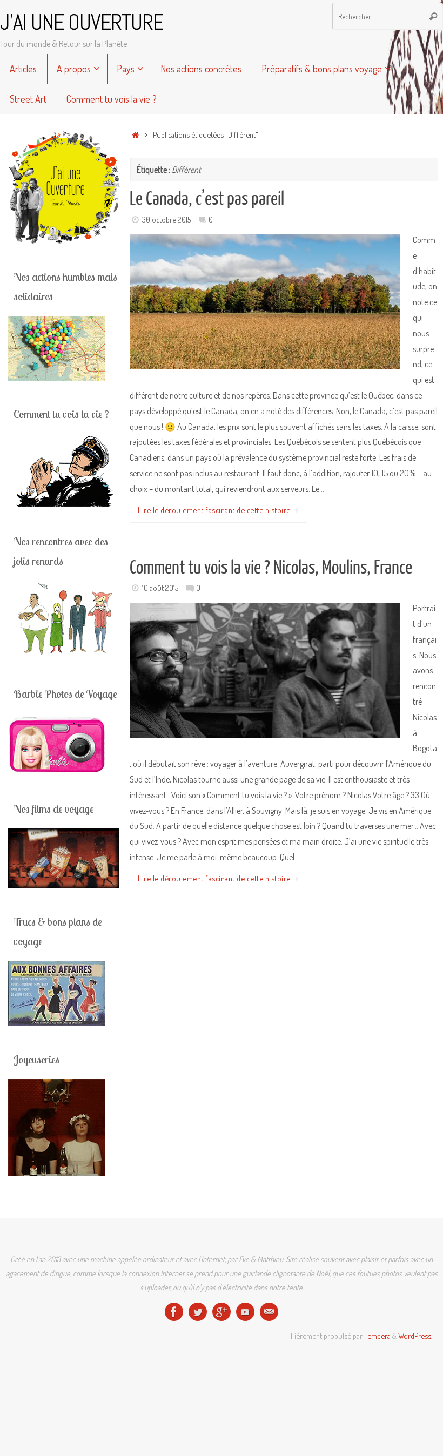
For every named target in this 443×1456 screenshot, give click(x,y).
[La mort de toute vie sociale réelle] (174, 1312)
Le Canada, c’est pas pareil (207, 198)
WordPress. (415, 1335)
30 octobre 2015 (166, 219)
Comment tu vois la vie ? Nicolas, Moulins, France (271, 567)
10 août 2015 (160, 587)
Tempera (377, 1335)
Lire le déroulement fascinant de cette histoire (214, 510)
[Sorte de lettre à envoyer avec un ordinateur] (269, 1312)
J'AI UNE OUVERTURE (81, 23)
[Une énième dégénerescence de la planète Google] (221, 1312)
